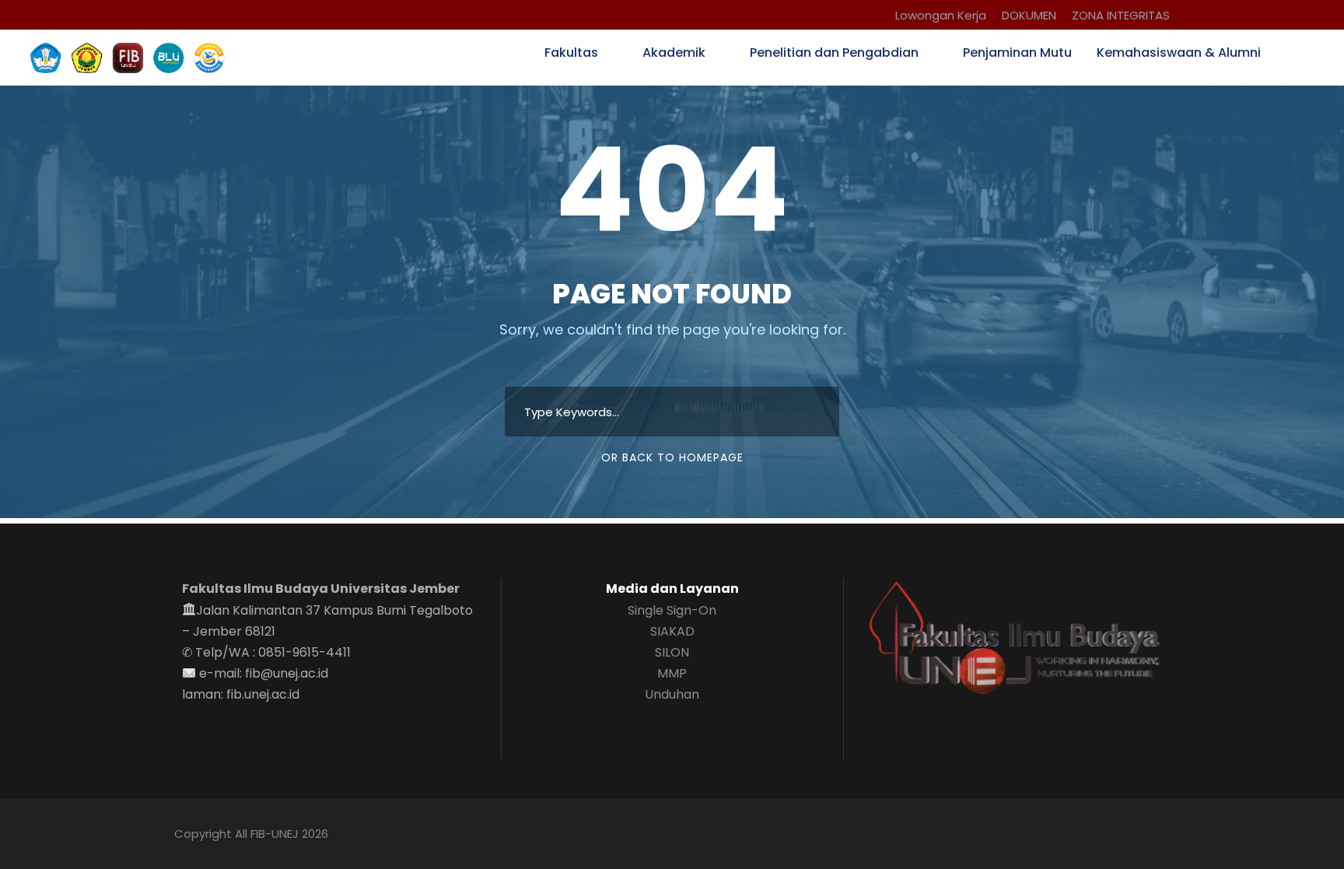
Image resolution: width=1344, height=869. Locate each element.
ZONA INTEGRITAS (1121, 15)
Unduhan (672, 694)
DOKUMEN (1029, 15)
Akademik (673, 52)
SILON (672, 652)
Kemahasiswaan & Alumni (1179, 52)
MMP (672, 673)
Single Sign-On (672, 610)
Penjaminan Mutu (1017, 52)
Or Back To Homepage (672, 457)
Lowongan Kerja (940, 15)
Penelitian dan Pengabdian (834, 52)
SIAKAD (672, 631)
